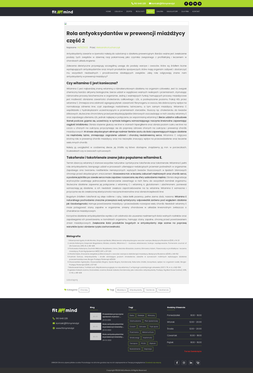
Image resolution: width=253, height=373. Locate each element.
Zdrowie (142, 326)
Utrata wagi (134, 338)
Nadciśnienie (135, 349)
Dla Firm (185, 11)
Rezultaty (140, 11)
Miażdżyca (121, 290)
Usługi (118, 11)
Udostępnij (72, 279)
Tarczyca (133, 343)
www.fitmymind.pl (65, 328)
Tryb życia (154, 326)
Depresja (148, 349)
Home (108, 11)
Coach (132, 326)
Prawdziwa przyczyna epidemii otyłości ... (113, 315)
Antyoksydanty (136, 290)
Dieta (132, 315)
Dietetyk (141, 315)
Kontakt (196, 11)
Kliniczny (151, 315)
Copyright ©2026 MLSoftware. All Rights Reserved (126, 370)
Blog (150, 11)
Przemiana (134, 332)
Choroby (84, 290)
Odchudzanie (135, 321)
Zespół (129, 11)
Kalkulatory (172, 11)
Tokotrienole (163, 290)
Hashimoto (147, 338)
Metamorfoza (148, 332)
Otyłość (152, 343)
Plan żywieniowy (151, 321)
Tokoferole (150, 290)
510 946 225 (140, 3)
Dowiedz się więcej (153, 362)
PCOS (143, 343)
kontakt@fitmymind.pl (163, 3)
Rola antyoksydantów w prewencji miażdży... (113, 325)
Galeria (160, 11)
